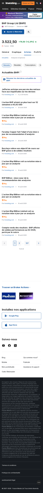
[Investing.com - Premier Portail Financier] (13, 3)
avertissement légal (8, 480)
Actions (5, 9)
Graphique (16, 52)
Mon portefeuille (8, 367)
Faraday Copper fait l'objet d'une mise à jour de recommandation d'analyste (20, 133)
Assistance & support (31, 367)
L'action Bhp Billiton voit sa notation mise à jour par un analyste (21, 162)
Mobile (4, 362)
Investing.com (9, 94)
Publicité (26, 362)
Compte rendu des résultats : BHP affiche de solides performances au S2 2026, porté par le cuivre (21, 229)
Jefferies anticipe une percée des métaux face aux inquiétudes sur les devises (21, 90)
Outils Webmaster (8, 372)
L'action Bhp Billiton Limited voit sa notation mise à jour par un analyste (18, 116)
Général (5, 52)
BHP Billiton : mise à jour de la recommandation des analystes (16, 179)
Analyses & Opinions (18, 58)
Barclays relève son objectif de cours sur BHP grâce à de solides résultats (21, 149)
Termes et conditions (9, 465)
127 (27, 243)
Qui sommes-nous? (30, 357)
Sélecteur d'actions (18, 9)
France (31, 9)
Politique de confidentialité (11, 473)
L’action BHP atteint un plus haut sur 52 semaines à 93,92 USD (20, 103)
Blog (3, 357)
